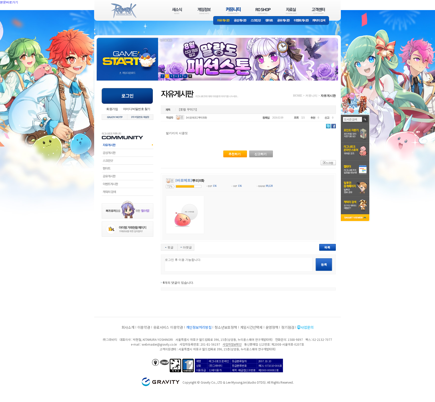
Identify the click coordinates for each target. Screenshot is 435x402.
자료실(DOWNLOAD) (291, 10)
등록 (324, 264)
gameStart (127, 54)
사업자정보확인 (232, 344)
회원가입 (112, 109)
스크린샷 (256, 20)
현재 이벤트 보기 (190, 76)
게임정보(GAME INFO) (204, 10)
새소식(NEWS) (177, 10)
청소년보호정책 (225, 327)
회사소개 (128, 327)
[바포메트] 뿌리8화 (196, 117)
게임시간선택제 (251, 327)
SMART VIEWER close (355, 218)
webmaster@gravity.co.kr (159, 344)
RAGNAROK (123, 10)
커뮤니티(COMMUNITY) (233, 10)
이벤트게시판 (301, 20)
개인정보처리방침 (199, 327)
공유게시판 (283, 20)
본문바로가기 (20, 13)
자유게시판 (222, 20)
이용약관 (143, 327)
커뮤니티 (311, 95)
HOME (297, 95)
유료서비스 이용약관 (168, 327)
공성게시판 (240, 20)
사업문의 (307, 327)
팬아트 (269, 20)
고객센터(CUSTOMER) (318, 10)
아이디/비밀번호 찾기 (136, 109)
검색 (365, 119)
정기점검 (287, 327)
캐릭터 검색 (320, 20)
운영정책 (272, 327)
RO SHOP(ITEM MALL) (263, 10)
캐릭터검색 (127, 192)
